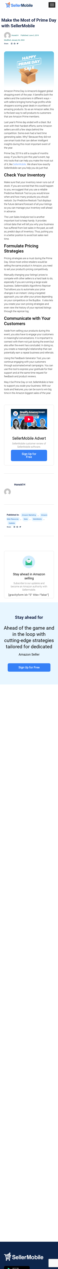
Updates (12, 523)
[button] (11, 43)
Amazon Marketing (29, 515)
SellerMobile (19, 164)
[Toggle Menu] (52, 5)
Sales (26, 519)
